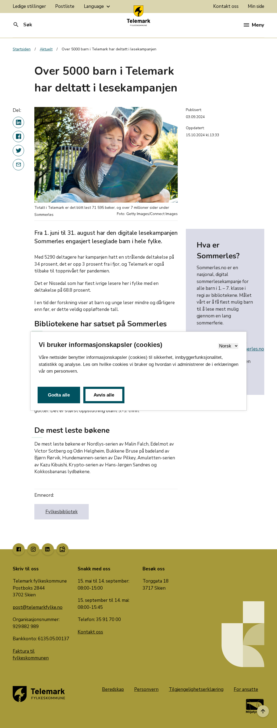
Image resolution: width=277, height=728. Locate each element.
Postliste (64, 6)
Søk (22, 24)
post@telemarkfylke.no (37, 607)
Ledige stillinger (29, 6)
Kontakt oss (226, 6)
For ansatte (246, 689)
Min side (256, 6)
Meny (258, 25)
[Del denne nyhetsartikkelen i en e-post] (18, 164)
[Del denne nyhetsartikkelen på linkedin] (18, 122)
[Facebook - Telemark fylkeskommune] (19, 549)
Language (97, 6)
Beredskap (113, 689)
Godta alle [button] (59, 395)
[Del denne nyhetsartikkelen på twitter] (18, 150)
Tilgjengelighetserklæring (196, 689)
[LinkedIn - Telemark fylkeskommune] (48, 549)
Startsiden (22, 49)
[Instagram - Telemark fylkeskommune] (33, 549)
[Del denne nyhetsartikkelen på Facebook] (18, 136)
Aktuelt (46, 49)
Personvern (146, 689)
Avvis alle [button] (104, 395)
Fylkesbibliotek (61, 512)
